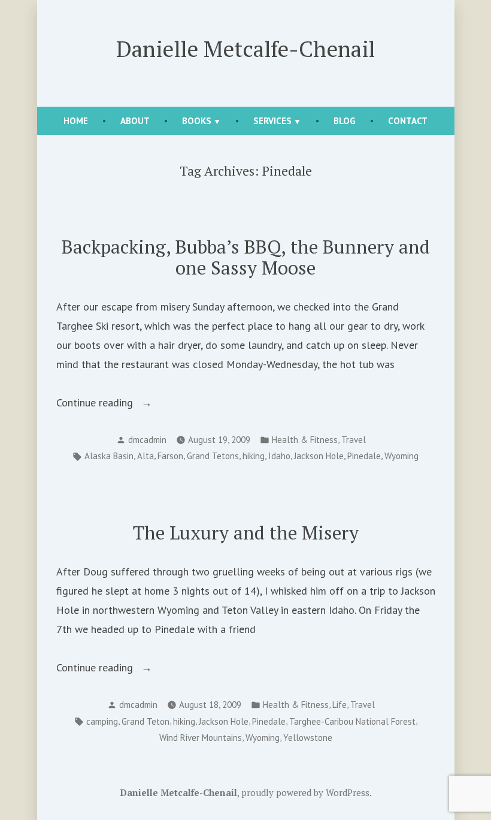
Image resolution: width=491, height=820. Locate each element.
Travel (353, 439)
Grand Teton (145, 721)
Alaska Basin (109, 456)
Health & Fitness (305, 439)
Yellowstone (307, 737)
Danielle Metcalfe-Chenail (245, 49)
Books (196, 120)
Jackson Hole (319, 456)
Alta (145, 456)
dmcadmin (147, 439)
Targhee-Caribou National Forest (352, 721)
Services (272, 120)
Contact (408, 120)
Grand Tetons (213, 456)
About (135, 120)
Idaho (279, 456)
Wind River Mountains (200, 737)
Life (339, 704)
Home (75, 120)
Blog (345, 120)
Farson (170, 456)
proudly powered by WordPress (305, 792)
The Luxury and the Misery (246, 532)
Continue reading (126, 403)
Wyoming (401, 456)
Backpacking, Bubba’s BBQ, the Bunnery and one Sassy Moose (246, 257)
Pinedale (364, 456)
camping (102, 721)
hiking (254, 456)
